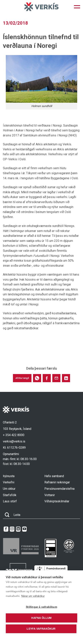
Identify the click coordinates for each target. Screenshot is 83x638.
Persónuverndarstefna (59, 489)
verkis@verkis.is (14, 441)
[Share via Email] (56, 378)
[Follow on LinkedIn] (18, 529)
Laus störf (10, 501)
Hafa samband (54, 476)
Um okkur (9, 489)
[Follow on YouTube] (24, 529)
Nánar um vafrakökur (33, 596)
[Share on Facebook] (47, 378)
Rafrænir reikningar (57, 482)
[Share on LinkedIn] (66, 378)
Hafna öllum (41, 617)
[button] (77, 6)
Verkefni (8, 482)
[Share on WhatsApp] (37, 378)
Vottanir (49, 495)
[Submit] (7, 515)
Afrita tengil (22, 378)
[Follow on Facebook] (6, 529)
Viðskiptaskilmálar (56, 501)
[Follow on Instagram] (12, 529)
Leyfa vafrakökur (41, 628)
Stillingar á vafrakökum (41, 606)
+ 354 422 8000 (13, 435)
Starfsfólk (9, 495)
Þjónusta (8, 476)
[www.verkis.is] (41, 7)
